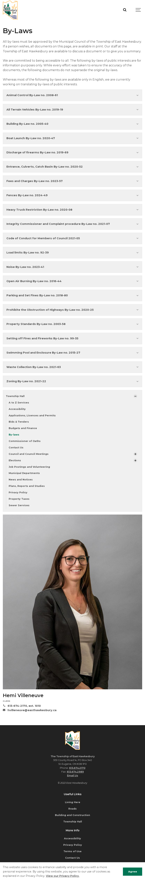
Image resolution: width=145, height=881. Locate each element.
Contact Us (16, 447)
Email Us (72, 775)
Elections (15, 460)
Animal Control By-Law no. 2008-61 (32, 95)
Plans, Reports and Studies (27, 486)
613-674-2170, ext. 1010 (24, 706)
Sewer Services (19, 505)
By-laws (14, 434)
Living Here (72, 802)
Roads (72, 808)
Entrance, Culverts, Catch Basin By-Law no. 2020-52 (44, 166)
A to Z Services (19, 402)
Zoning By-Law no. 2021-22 (26, 381)
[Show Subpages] (135, 396)
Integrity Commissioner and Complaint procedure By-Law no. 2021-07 (58, 224)
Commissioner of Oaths (25, 441)
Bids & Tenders (19, 421)
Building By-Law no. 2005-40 (27, 124)
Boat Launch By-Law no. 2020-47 (30, 138)
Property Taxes (19, 498)
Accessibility (17, 409)
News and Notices (21, 479)
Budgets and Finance (23, 428)
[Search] (125, 10)
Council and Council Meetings (29, 454)
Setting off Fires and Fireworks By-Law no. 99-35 (42, 338)
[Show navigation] (138, 10)
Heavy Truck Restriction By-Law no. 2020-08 (39, 209)
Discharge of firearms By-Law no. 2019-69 (37, 152)
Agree (132, 871)
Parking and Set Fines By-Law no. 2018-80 (37, 295)
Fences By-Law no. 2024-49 (27, 195)
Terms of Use (72, 851)
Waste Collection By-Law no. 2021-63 (33, 367)
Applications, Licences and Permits (32, 415)
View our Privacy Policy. (62, 876)
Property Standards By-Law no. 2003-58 (36, 324)
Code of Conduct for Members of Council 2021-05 (43, 238)
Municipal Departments (24, 473)
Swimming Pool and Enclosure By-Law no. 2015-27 (43, 352)
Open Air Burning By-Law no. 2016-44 (34, 281)
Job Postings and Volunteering (29, 466)
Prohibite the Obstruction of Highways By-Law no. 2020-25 (50, 309)
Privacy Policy (18, 492)
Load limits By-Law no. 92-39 (27, 252)
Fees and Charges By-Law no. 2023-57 (34, 181)
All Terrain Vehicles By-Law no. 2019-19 (34, 109)
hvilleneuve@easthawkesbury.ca (32, 710)
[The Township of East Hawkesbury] (10, 10)
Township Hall (15, 396)
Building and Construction (72, 815)
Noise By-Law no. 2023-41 (25, 267)
